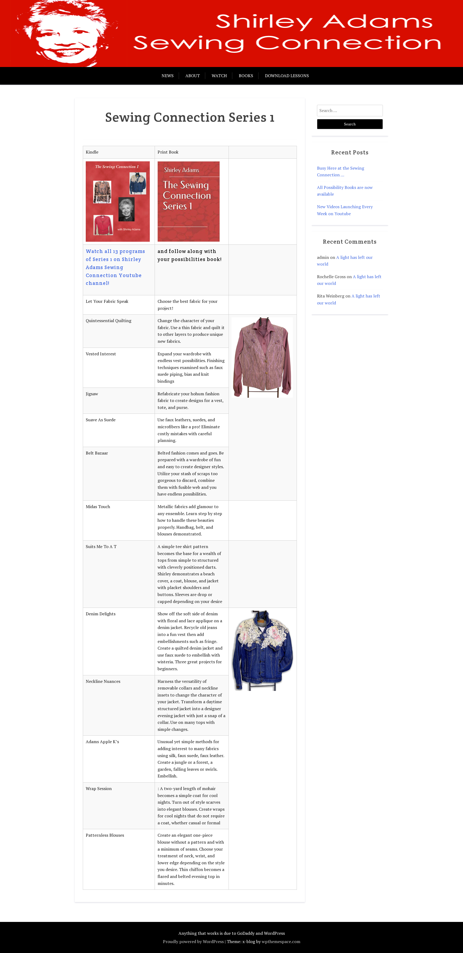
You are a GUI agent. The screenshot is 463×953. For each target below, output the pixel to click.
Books (246, 76)
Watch (219, 76)
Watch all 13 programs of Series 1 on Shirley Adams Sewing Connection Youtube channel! (115, 267)
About (192, 76)
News (168, 76)
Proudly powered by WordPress (193, 941)
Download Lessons (287, 76)
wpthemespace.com (281, 941)
